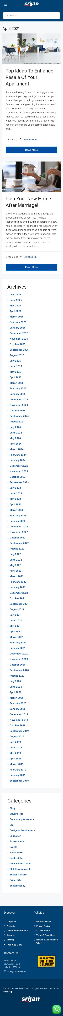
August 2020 (17, 675)
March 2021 (17, 637)
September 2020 (19, 670)
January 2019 (18, 775)
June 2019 (16, 747)
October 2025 (18, 344)
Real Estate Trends (20, 863)
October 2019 (18, 725)
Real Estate (16, 858)
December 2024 (19, 399)
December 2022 (19, 526)
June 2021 (16, 620)
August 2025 (17, 355)
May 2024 (15, 438)
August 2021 (17, 609)
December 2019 (19, 714)
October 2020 (18, 664)
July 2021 (15, 615)
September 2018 (19, 780)
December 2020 (19, 653)
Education (15, 836)
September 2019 (19, 731)
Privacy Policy (43, 926)
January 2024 (18, 460)
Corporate (11, 921)
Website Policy (43, 921)
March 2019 (17, 764)
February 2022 (18, 581)
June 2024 (16, 432)
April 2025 (15, 377)
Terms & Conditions (45, 935)
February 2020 (18, 703)
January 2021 (18, 648)
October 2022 (18, 537)
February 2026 (18, 322)
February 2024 (18, 454)
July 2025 (15, 360)
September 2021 (19, 603)
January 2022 (18, 587)
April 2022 (15, 570)
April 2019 (15, 758)
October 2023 (18, 476)
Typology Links (14, 944)
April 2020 (15, 692)
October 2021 (18, 598)
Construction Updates (17, 930)
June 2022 (16, 559)
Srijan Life (15, 880)
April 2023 (15, 504)
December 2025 (19, 333)
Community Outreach (22, 819)
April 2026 (15, 311)
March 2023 (17, 510)
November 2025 (19, 338)
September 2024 (19, 416)
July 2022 (15, 554)
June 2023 (16, 493)
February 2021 (18, 642)
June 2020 (16, 686)
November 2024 (19, 405)
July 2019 (15, 742)
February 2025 (18, 388)
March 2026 (17, 316)
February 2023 (18, 515)
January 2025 (18, 394)
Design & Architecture (22, 830)
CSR (12, 824)
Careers (10, 935)
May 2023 (15, 499)
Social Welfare (18, 874)
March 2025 (17, 383)
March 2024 (17, 449)
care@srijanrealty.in (16, 971)
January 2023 (18, 521)
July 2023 (15, 487)
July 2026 (15, 294)
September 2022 (19, 543)
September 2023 (19, 482)
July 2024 (15, 427)
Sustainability (17, 885)
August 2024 (17, 421)
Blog (12, 808)
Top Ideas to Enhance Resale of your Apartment (29, 77)
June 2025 (16, 366)
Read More (31, 150)
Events (13, 847)
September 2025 (19, 349)
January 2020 (18, 708)
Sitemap (10, 939)
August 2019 (17, 736)
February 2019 (18, 769)
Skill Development (20, 869)
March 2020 (17, 697)
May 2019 (15, 753)
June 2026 (16, 300)
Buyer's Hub (30, 139)
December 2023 (19, 465)
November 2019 (19, 719)
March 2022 (17, 576)
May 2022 (15, 565)
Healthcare (16, 852)
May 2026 (15, 305)
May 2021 (15, 626)
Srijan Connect (43, 930)
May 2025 (15, 371)
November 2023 (19, 471)
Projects (10, 926)
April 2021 (15, 631)
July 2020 (15, 681)
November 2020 (19, 659)
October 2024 (18, 410)
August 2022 (17, 548)
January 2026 (18, 327)
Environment (17, 841)
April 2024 (15, 443)
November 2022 (19, 532)
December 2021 (19, 592)
